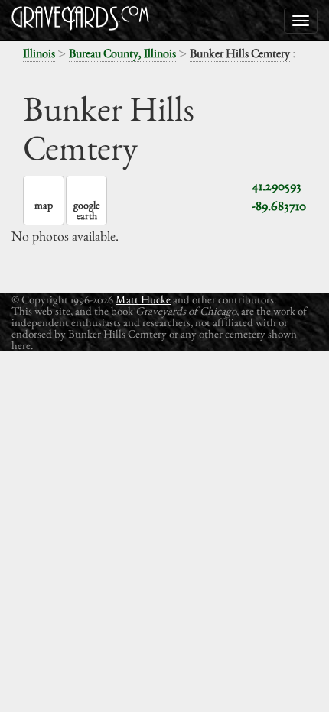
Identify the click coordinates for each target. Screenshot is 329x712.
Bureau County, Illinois (122, 53)
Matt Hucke (143, 299)
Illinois (39, 53)
